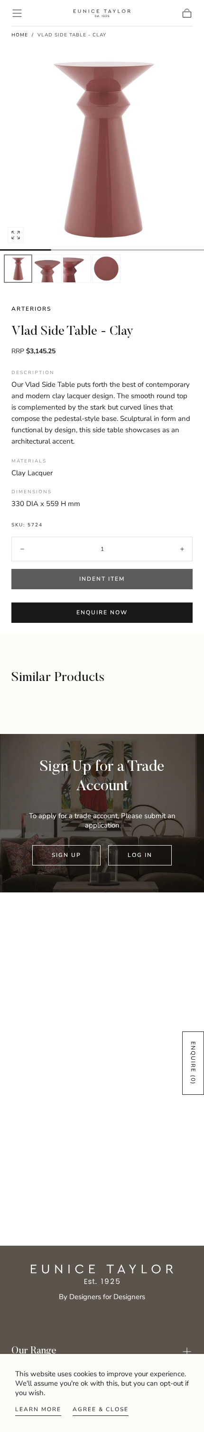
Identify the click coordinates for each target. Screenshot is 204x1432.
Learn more (38, 1409)
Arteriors (31, 309)
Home (19, 35)
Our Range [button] (33, 1351)
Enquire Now (102, 612)
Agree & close (101, 1409)
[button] (17, 13)
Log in (140, 855)
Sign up (66, 855)
